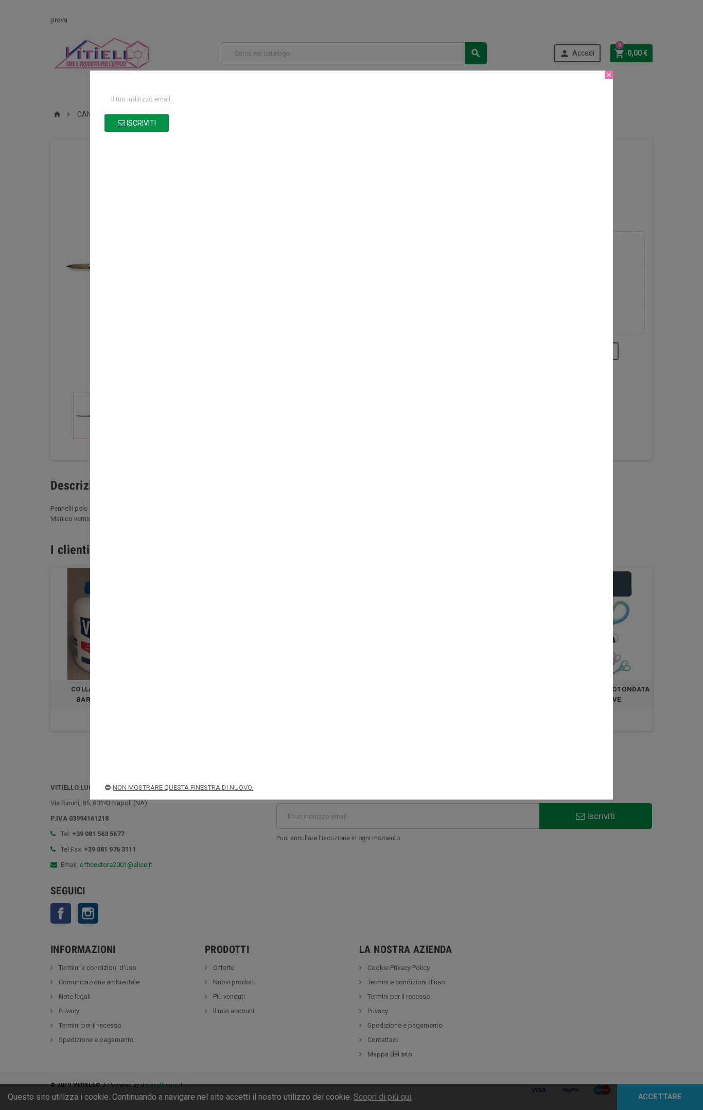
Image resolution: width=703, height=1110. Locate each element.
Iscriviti (140, 123)
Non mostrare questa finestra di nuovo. (183, 787)
